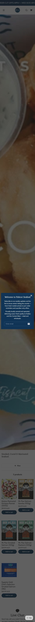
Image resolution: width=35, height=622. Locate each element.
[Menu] (4, 10)
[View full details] (9, 489)
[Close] (31, 295)
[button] (26, 10)
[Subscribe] (29, 324)
